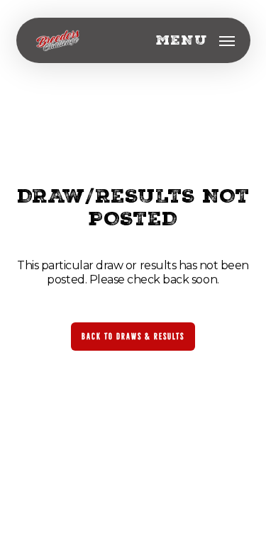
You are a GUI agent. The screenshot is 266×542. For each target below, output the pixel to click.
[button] (195, 41)
